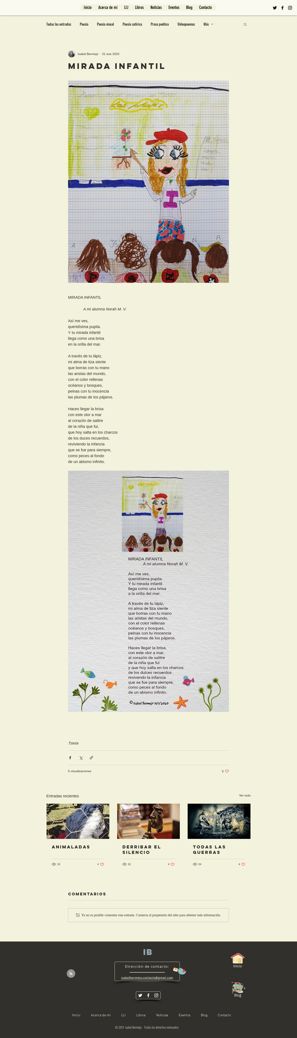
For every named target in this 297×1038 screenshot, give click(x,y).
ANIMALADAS (71, 847)
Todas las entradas (58, 24)
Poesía (84, 24)
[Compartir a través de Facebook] (70, 758)
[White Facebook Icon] (148, 995)
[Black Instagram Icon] (290, 7)
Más (206, 24)
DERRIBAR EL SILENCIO (141, 849)
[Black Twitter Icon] (274, 7)
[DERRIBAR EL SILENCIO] (148, 821)
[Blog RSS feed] (71, 973)
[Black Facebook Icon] (282, 7)
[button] (245, 24)
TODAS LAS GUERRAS (209, 849)
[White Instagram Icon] (156, 995)
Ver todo (245, 795)
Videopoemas (186, 24)
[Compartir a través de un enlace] (91, 758)
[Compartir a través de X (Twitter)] (81, 758)
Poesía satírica (132, 24)
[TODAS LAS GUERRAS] (219, 821)
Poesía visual (105, 24)
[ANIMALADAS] (78, 821)
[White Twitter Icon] (140, 995)
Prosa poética (160, 24)
